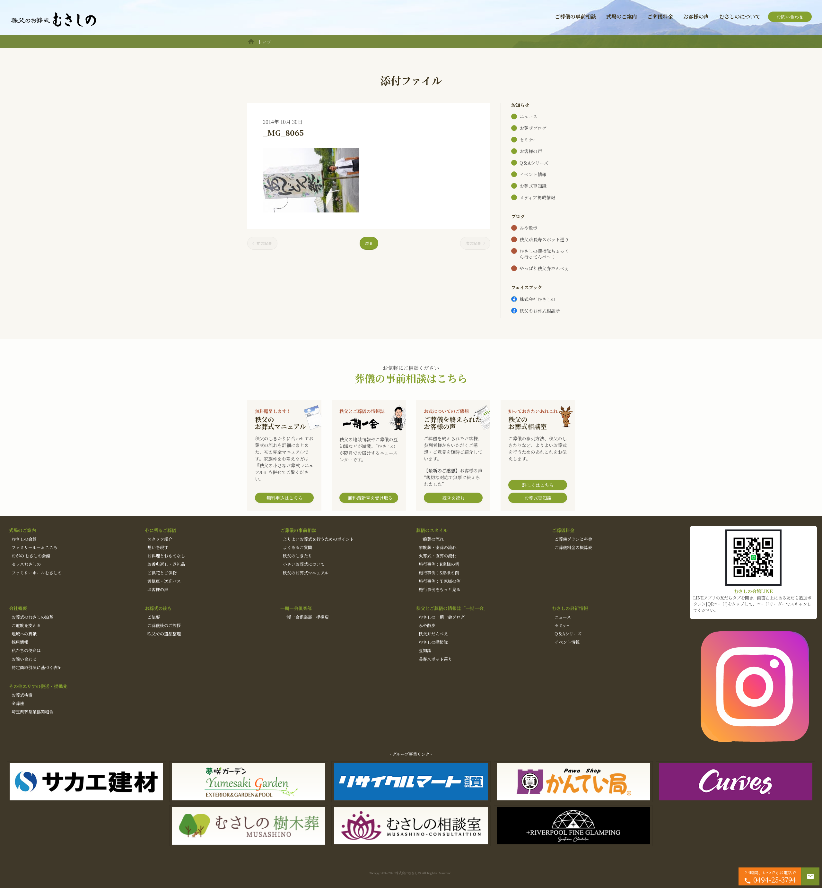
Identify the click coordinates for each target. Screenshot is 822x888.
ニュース (528, 116)
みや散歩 (529, 228)
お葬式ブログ (533, 128)
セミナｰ (527, 139)
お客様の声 (696, 16)
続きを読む (453, 498)
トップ (264, 42)
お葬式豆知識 (533, 186)
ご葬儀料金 (660, 16)
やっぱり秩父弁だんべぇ (544, 268)
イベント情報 (533, 174)
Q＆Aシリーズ (534, 162)
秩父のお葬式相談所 (540, 310)
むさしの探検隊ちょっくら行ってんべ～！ (544, 254)
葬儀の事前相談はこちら (411, 378)
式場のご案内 (621, 16)
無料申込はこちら (284, 498)
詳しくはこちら (538, 485)
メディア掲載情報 (537, 197)
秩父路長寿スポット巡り (544, 239)
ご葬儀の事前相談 (575, 16)
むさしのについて (739, 16)
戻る (369, 243)
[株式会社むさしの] (53, 20)
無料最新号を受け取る (370, 498)
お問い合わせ (789, 16)
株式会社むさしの (537, 299)
